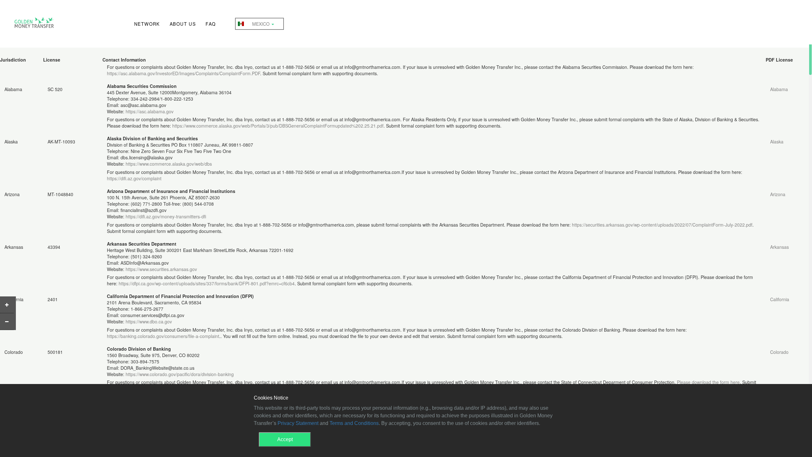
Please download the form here (708, 382)
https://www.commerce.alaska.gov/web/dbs (169, 164)
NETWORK (147, 24)
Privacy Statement (298, 423)
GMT (34, 24)
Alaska (776, 141)
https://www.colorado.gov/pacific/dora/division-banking (180, 374)
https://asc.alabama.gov (150, 111)
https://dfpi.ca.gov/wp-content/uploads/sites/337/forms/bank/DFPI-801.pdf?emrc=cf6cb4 (207, 283)
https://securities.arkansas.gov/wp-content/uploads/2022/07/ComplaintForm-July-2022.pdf (662, 225)
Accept (285, 439)
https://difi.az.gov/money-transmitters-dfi (166, 216)
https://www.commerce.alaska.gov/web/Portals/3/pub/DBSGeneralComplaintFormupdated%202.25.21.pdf (277, 126)
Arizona (777, 194)
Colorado (779, 352)
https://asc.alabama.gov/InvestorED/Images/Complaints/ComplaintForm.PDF (183, 73)
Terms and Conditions (354, 423)
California (779, 299)
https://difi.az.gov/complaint (134, 178)
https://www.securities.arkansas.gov (161, 269)
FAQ (211, 24)
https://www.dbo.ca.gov (149, 321)
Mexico (261, 24)
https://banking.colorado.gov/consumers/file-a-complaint (163, 336)
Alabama (779, 89)
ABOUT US (183, 24)
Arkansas (779, 247)
